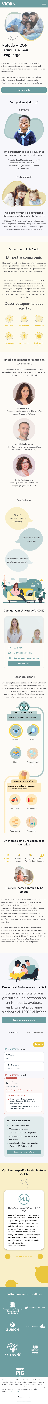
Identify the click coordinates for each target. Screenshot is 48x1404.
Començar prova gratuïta (24, 1020)
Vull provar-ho (24, 90)
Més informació (14, 1391)
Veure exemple (24, 663)
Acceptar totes (24, 1397)
